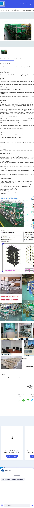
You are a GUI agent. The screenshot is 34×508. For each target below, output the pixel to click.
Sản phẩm (22, 4)
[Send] (32, 505)
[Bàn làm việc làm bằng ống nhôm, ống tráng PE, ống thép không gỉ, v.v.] (12, 437)
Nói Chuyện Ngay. (12, 456)
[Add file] (2, 505)
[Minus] (32, 471)
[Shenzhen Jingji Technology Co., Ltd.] (20, 401)
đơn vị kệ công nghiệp (5, 377)
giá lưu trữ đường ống (17, 377)
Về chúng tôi (29, 4)
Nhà (17, 4)
